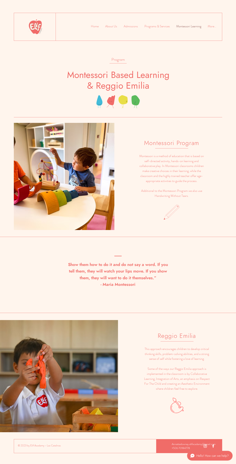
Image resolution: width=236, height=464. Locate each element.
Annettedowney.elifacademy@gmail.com (194, 444)
